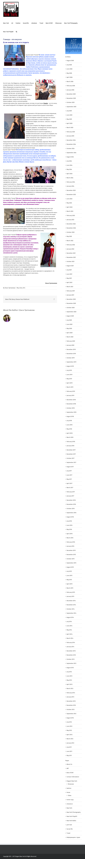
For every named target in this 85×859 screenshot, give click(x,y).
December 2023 (71, 190)
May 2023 (69, 203)
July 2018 (69, 420)
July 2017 (69, 471)
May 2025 (69, 119)
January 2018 (70, 445)
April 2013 (69, 684)
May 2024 (69, 169)
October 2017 (70, 458)
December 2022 (71, 224)
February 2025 (71, 132)
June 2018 (69, 425)
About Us (69, 764)
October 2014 (71, 609)
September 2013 (71, 663)
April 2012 (69, 734)
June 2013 (69, 676)
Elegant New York (72, 781)
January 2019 (70, 395)
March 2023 (70, 211)
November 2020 (71, 303)
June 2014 (69, 626)
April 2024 (69, 173)
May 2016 (69, 529)
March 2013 (70, 688)
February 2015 (71, 592)
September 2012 (71, 713)
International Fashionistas (11, 178)
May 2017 (69, 479)
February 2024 (71, 182)
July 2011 (69, 747)
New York (69, 808)
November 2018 (71, 404)
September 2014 (71, 613)
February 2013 (71, 693)
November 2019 (71, 353)
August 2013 (70, 667)
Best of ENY (70, 772)
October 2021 (70, 261)
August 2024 (70, 157)
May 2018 (69, 429)
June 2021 (69, 274)
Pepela (46, 103)
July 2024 (69, 161)
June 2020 (69, 324)
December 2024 (71, 140)
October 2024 (71, 148)
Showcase (71, 784)
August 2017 (70, 466)
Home (68, 792)
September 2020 (71, 311)
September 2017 (71, 462)
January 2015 (70, 596)
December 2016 (71, 500)
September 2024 (71, 152)
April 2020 (69, 332)
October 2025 (71, 102)
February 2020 (71, 341)
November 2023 (71, 194)
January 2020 (70, 345)
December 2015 (71, 550)
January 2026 (70, 90)
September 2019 (71, 362)
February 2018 (71, 441)
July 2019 (69, 370)
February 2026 (71, 85)
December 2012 (71, 701)
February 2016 (71, 542)
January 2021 (70, 295)
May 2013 (69, 680)
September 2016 (71, 512)
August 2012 (70, 718)
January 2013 (70, 697)
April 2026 (69, 77)
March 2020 (70, 337)
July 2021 (69, 270)
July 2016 (69, 521)
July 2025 (69, 111)
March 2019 (70, 387)
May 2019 (69, 378)
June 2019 (69, 374)
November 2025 (71, 98)
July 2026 (69, 65)
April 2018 (69, 433)
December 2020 (71, 299)
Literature (70, 804)
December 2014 (71, 600)
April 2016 (69, 533)
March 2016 (70, 538)
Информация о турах (73, 837)
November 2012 (71, 705)
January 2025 (70, 136)
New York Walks (71, 820)
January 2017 (70, 496)
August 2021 (70, 265)
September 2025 (71, 106)
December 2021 (71, 253)
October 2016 (71, 508)
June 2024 (69, 165)
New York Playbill (72, 816)
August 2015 (70, 567)
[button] (16, 31)
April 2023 (69, 207)
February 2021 (71, 291)
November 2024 (71, 144)
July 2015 (69, 571)
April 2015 (69, 584)
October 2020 (71, 307)
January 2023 (70, 219)
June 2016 (69, 525)
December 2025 (71, 94)
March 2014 (70, 638)
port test (69, 825)
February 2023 (71, 215)
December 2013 (71, 651)
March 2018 (70, 437)
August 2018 (70, 416)
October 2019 (71, 358)
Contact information (73, 777)
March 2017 (70, 487)
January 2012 (70, 743)
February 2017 (71, 492)
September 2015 (71, 563)
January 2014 (70, 646)
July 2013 (69, 672)
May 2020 (69, 328)
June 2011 (69, 751)
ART (68, 768)
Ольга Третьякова (10, 288)
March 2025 (70, 127)
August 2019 (70, 366)
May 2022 (69, 236)
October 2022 (70, 232)
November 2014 (71, 605)
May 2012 (69, 730)
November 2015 (71, 554)
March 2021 (70, 286)
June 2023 (69, 199)
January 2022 (70, 249)
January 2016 (70, 546)
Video (69, 795)
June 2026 (69, 69)
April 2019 (69, 383)
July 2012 (69, 722)
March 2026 (70, 81)
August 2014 (70, 617)
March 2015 (70, 588)
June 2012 (69, 726)
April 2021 (69, 282)
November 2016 (71, 504)
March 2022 (70, 240)
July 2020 (69, 320)
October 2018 (71, 408)
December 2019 (71, 349)
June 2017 (69, 475)
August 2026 (70, 60)
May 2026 (69, 73)
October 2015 (71, 559)
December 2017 (71, 450)
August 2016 (70, 517)
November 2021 (71, 257)
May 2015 (69, 579)
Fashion (69, 788)
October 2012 (70, 709)
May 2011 (69, 755)
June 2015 (69, 575)
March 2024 (70, 178)
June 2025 (69, 115)
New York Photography (74, 812)
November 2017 (71, 454)
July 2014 (69, 621)
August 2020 (70, 316)
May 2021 (69, 278)
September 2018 (71, 412)
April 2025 (69, 123)
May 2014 (69, 630)
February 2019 (71, 391)
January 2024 (70, 186)
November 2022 (71, 228)
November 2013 (71, 655)
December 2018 (71, 399)
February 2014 (71, 642)
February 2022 (71, 245)
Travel (68, 833)
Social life (70, 829)
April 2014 (69, 634)
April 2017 (69, 483)
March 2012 (70, 739)
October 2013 (70, 659)
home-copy (70, 799)
